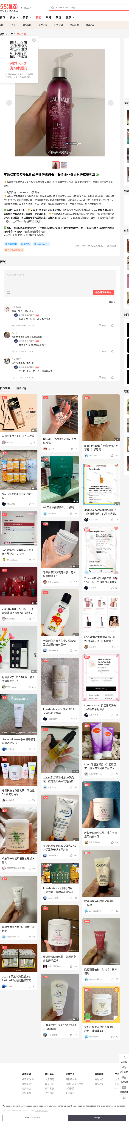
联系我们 (49, 1084)
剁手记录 (42, 24)
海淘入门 (99, 1079)
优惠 (12, 17)
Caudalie (73, 143)
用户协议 (26, 1088)
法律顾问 (49, 1093)
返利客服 (49, 1088)
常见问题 (49, 1079)
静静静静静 (16, 307)
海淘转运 (74, 24)
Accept (97, 1118)
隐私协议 (26, 1084)
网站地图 (26, 1093)
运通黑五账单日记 (15, 250)
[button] (27, 7)
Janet (14, 333)
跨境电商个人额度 (74, 1084)
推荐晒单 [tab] (5, 388)
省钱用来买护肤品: (26, 315)
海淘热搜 (99, 1084)
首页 (2, 34)
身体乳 (27, 244)
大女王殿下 (16, 359)
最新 (13, 24)
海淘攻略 (27, 24)
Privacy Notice (41, 1110)
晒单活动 (90, 24)
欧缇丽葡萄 (12, 244)
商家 (25, 17)
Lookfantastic (42, 244)
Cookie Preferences (32, 1118)
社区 (2, 24)
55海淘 (9, 8)
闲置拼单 (58, 24)
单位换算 (70, 1088)
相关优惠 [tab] (21, 388)
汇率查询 (70, 1093)
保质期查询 (71, 1079)
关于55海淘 (28, 1079)
